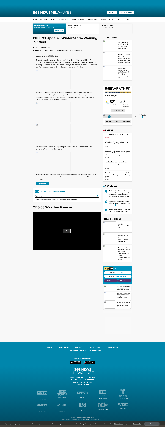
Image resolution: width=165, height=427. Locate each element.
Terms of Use (63, 199)
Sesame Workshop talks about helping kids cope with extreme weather (119, 203)
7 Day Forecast (118, 110)
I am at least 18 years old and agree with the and (56, 199)
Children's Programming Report (92, 419)
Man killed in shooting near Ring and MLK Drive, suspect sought (119, 210)
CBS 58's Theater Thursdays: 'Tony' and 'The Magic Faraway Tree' (123, 239)
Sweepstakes (93, 19)
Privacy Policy (73, 199)
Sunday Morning (78, 19)
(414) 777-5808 (89, 380)
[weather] (107, 102)
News (35, 19)
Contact (78, 347)
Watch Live (58, 31)
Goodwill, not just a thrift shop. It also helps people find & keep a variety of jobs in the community (117, 153)
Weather (43, 19)
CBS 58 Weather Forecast (141, 116)
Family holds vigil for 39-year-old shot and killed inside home (123, 45)
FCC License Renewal (75, 419)
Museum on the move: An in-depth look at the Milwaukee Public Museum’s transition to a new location (124, 253)
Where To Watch (126, 12)
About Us (120, 19)
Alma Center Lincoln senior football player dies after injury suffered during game (124, 73)
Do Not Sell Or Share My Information (85, 351)
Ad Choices (102, 419)
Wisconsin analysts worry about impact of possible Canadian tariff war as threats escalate (124, 58)
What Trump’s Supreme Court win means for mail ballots (116, 143)
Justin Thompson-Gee (43, 47)
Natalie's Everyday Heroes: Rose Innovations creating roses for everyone (116, 164)
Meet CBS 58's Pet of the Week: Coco (118, 135)
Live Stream (64, 347)
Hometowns (63, 19)
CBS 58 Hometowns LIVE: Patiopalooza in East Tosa (124, 227)
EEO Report (82, 419)
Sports (53, 19)
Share (43, 183)
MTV (111, 19)
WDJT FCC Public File (65, 419)
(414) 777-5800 (87, 382)
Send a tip (112, 12)
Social (49, 347)
